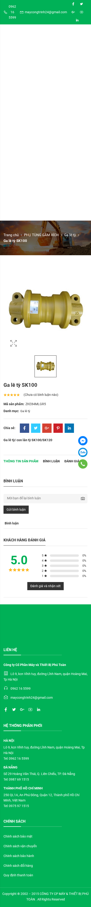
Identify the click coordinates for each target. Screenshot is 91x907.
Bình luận (51, 461)
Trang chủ (11, 235)
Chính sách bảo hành (19, 856)
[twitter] (81, 4)
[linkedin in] (77, 20)
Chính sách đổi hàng (18, 865)
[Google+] (47, 428)
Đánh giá (71, 461)
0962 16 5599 (12, 12)
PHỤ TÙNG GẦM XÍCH (41, 235)
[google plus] (73, 12)
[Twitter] (35, 428)
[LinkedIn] (69, 428)
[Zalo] (83, 452)
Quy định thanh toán (18, 875)
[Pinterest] (58, 428)
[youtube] (81, 12)
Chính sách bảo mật (18, 836)
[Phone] (83, 464)
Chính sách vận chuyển (20, 846)
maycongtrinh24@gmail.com (46, 12)
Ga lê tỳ (70, 235)
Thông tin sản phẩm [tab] (21, 461)
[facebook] (73, 4)
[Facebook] (24, 428)
